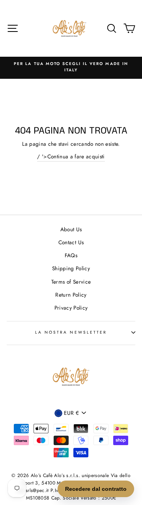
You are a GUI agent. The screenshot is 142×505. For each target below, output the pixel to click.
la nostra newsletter (71, 332)
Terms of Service (71, 282)
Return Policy (70, 295)
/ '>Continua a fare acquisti (71, 156)
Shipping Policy (71, 268)
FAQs (71, 255)
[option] (71, 67)
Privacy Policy (71, 308)
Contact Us (71, 242)
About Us (71, 229)
